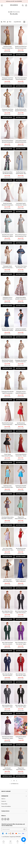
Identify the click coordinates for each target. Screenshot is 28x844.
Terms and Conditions (6, 806)
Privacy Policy (4, 803)
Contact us (3, 801)
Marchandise (16, 12)
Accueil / (10, 12)
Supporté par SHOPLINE (15, 836)
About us (3, 798)
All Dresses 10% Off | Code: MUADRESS (14, 1)
